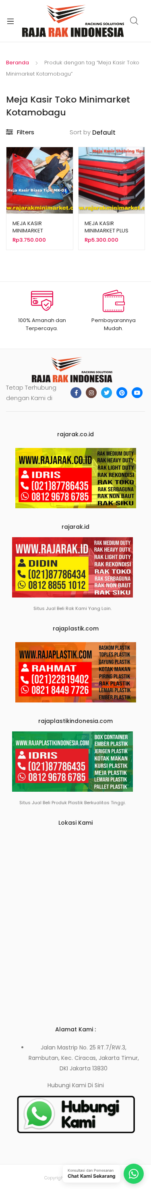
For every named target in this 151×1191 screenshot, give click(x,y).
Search (134, 21)
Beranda (17, 62)
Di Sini (96, 1085)
